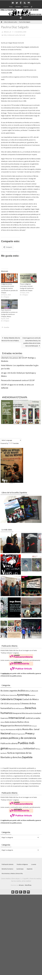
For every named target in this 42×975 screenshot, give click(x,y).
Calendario (7, 699)
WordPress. (28, 885)
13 (30, 422)
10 (24, 422)
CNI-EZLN (4, 703)
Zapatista (27, 757)
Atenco (7, 695)
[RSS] (24, 2)
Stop (39, 420)
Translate (15, 443)
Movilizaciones (10, 729)
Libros (3, 722)
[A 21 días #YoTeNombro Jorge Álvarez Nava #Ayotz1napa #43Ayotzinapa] (11, 607)
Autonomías (13, 695)
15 (35, 422)
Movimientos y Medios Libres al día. (12, 873)
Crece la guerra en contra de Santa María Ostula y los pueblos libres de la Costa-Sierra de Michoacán (31, 342)
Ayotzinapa (23, 694)
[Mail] (28, 2)
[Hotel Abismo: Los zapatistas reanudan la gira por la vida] (31, 543)
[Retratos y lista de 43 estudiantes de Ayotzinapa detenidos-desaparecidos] (11, 564)
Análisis (21, 690)
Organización (21, 733)
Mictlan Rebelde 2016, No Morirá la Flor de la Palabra (11, 339)
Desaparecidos (18, 713)
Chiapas (17, 699)
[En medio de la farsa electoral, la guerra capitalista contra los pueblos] (31, 607)
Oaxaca (14, 733)
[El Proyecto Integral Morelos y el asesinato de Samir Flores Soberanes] (11, 629)
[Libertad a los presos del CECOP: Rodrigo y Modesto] (11, 586)
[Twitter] (17, 2)
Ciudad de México (30, 699)
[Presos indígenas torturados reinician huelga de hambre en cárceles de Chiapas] (28, 278)
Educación (29, 713)
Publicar (26, 6)
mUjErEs (19, 729)
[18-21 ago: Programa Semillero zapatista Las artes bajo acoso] (31, 586)
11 (26, 422)
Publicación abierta (9, 743)
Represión (12, 748)
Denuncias (21, 708)
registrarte (5, 673)
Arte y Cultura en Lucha (10, 22)
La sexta (36, 717)
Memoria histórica (23, 725)
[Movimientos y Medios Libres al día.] (11, 543)
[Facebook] (21, 2)
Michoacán (34, 725)
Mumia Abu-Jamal (30, 729)
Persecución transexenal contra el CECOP (18, 380)
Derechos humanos (7, 868)
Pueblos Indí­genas (22, 864)
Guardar (6, 327)
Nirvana (21, 885)
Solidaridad (29, 748)
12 (28, 422)
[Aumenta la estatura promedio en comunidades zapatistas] (31, 629)
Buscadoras (32, 695)
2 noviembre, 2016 (20, 32)
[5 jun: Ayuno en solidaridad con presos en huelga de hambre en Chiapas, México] (9, 304)
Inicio (10, 6)
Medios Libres (23, 722)
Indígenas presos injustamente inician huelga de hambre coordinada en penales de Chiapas (9, 288)
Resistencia (19, 749)
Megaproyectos (7, 725)
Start (38, 420)
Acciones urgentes (9, 690)
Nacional (6, 733)
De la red (22, 35)
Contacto (18, 6)
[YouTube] (13, 2)
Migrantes (3, 729)
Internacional (17, 717)
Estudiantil (37, 713)
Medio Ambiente (11, 722)
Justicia (28, 717)
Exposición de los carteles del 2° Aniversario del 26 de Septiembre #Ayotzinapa (6, 408)
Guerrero (4, 718)
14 (32, 422)
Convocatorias (14, 703)
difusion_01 (7, 32)
